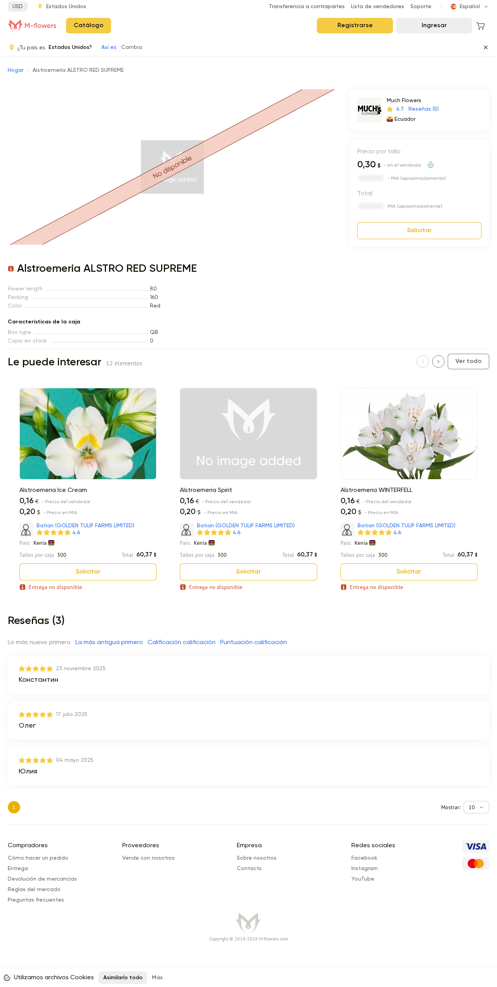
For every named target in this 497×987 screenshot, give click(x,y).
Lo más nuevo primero (39, 642)
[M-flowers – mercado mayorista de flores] (32, 25)
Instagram (364, 868)
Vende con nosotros (148, 858)
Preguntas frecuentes (36, 900)
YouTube (362, 879)
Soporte (420, 6)
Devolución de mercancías (42, 879)
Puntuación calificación (253, 642)
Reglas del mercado (34, 889)
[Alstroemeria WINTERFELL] (409, 478)
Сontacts (249, 868)
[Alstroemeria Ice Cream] (87, 478)
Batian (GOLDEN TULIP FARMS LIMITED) (85, 525)
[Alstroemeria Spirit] (248, 478)
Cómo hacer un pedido (38, 858)
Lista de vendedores (377, 6)
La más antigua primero (109, 642)
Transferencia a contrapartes (307, 6)
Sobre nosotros (256, 858)
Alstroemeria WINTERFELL (376, 490)
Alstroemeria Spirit (206, 490)
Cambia (131, 47)
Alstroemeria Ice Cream (53, 490)
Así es (108, 47)
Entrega (18, 868)
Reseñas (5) (423, 109)
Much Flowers (404, 100)
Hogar (15, 70)
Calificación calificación (181, 642)
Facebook (364, 858)
